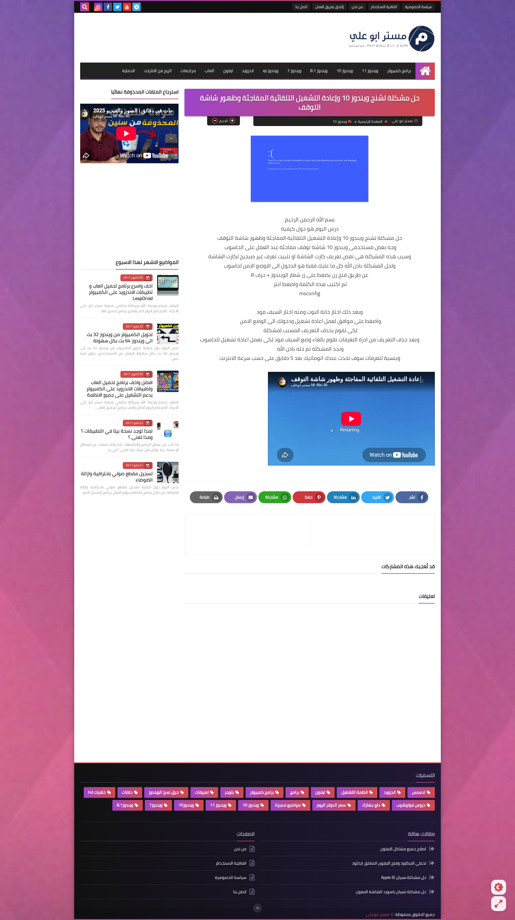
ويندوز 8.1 (319, 70)
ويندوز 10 (344, 70)
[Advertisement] (188, 35)
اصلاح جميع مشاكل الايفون (403, 849)
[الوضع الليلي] (498, 887)
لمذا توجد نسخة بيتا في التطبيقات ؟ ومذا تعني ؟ (117, 434)
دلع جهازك (371, 805)
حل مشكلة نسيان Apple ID (403, 877)
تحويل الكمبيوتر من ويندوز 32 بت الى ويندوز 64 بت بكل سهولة (120, 337)
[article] (250, 534)
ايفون (228, 70)
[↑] (257, 908)
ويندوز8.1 (125, 805)
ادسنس (418, 792)
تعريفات (202, 792)
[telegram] (136, 7)
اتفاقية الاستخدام (384, 6)
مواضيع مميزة (288, 805)
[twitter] (117, 7)
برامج (294, 792)
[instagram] (98, 7)
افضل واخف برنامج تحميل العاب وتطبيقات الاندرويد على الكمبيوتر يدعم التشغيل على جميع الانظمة (119, 388)
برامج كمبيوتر (399, 70)
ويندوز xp (270, 70)
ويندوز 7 (294, 70)
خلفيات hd (97, 792)
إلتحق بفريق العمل (329, 6)
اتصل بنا (301, 6)
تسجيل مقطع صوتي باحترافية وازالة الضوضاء (117, 476)
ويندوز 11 (370, 70)
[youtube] (127, 7)
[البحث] (84, 6)
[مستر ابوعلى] (391, 38)
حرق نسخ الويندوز (164, 792)
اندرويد (248, 70)
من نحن (357, 6)
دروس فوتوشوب (410, 805)
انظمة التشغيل (354, 792)
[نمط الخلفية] (498, 903)
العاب (209, 70)
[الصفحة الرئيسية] (425, 71)
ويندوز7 (155, 805)
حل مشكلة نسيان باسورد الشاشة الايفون (391, 892)
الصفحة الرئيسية (370, 121)
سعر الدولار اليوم (331, 805)
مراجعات (188, 70)
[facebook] (108, 7)
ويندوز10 (186, 805)
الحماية (128, 70)
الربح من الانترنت (158, 70)
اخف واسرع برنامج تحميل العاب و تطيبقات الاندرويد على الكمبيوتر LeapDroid (121, 292)
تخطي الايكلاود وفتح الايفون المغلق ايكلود (389, 863)
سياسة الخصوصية (418, 6)
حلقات (127, 792)
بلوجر (229, 792)
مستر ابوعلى (377, 914)
